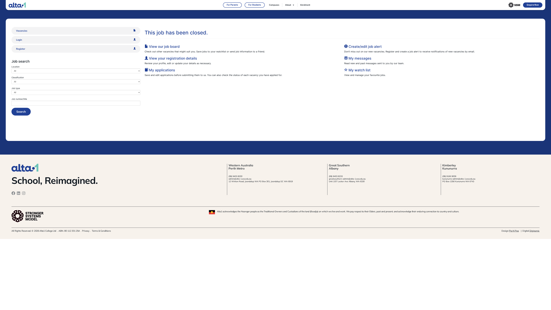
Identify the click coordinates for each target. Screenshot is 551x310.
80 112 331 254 (72, 230)
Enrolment (305, 5)
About (288, 5)
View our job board (164, 46)
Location (15, 66)
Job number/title (19, 99)
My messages (359, 58)
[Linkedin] (18, 193)
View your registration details (172, 58)
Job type (15, 88)
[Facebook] (13, 193)
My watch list (359, 70)
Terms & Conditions (101, 230)
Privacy (85, 230)
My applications (161, 70)
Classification (17, 77)
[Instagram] (24, 193)
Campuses (274, 5)
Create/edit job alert (365, 46)
